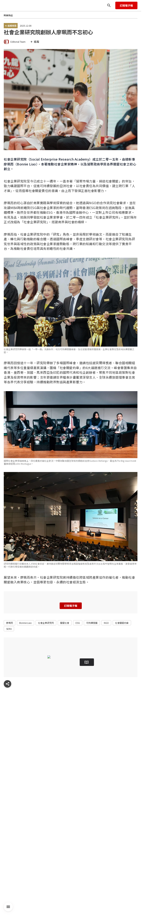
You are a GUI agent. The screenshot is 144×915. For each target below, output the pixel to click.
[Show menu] (7, 684)
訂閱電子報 (126, 5)
